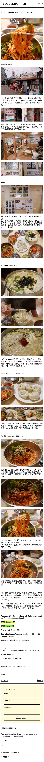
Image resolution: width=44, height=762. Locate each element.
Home (3, 12)
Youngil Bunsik (26, 12)
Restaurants (13, 12)
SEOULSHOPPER (11, 753)
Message (7, 707)
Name (6, 693)
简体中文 (4, 757)
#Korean (4, 674)
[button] (42, 4)
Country (7, 700)
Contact (4, 740)
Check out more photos (19, 640)
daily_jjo (10, 654)
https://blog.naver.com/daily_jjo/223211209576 (20, 650)
